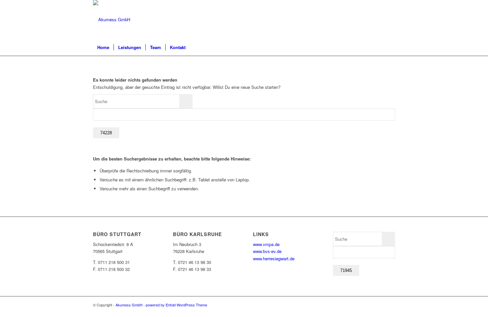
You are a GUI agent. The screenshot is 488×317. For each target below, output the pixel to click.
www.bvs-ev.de (267, 251)
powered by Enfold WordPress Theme (176, 304)
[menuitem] (103, 47)
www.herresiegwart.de (273, 258)
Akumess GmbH (129, 304)
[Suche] (390, 47)
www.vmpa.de (266, 244)
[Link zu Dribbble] (390, 20)
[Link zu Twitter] (380, 20)
